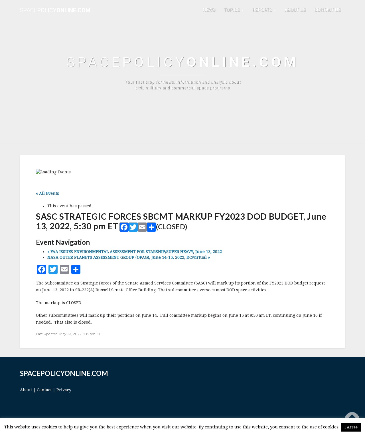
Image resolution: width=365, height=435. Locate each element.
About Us (295, 10)
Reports (262, 10)
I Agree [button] (351, 427)
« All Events (47, 193)
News (209, 10)
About (26, 390)
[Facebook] (124, 228)
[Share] (151, 228)
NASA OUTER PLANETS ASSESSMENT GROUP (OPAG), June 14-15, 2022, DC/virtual (128, 257)
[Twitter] (133, 228)
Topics (232, 10)
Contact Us (327, 10)
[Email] (142, 228)
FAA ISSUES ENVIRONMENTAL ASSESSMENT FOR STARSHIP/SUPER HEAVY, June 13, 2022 (134, 251)
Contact (44, 390)
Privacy (63, 390)
